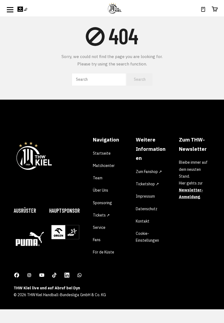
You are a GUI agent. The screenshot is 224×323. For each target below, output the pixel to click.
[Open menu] (10, 9)
